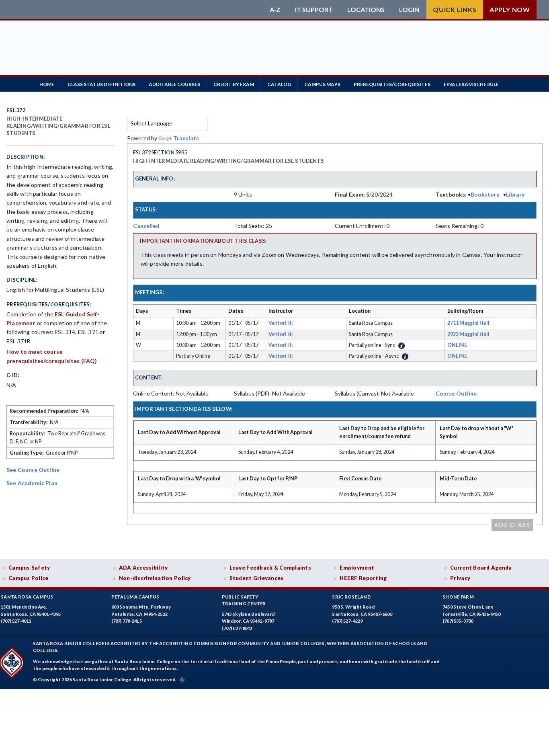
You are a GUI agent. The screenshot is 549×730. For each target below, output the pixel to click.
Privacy (460, 578)
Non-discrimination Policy (155, 578)
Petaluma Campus (135, 596)
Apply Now (510, 9)
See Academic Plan (31, 483)
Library (515, 194)
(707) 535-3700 (457, 620)
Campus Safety (29, 567)
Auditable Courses (174, 84)
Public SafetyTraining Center (244, 600)
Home (46, 84)
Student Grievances (256, 578)
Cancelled (146, 225)
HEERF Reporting (363, 578)
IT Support (314, 9)
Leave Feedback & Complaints (270, 567)
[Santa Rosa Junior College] (135, 9)
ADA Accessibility (143, 567)
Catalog (279, 84)
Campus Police (28, 578)
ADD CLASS (512, 524)
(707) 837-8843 (237, 628)
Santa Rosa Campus (27, 596)
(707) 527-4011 (16, 620)
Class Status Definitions (101, 84)
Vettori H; (281, 323)
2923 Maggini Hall (468, 334)
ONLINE (457, 345)
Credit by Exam (233, 84)
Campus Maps (322, 84)
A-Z (275, 9)
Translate (186, 138)
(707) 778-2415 (126, 620)
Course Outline (456, 393)
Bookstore (485, 194)
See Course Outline (32, 469)
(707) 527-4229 (347, 620)
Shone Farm (458, 596)
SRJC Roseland (351, 596)
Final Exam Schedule (471, 84)
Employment (357, 567)
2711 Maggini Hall (468, 323)
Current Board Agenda (481, 567)
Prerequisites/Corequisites (392, 84)
